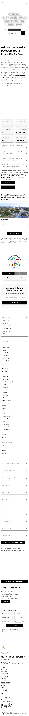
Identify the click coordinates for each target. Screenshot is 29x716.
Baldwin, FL (4, 350)
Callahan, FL (5, 355)
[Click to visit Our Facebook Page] (8, 277)
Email (21, 273)
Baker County (6, 499)
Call (8, 273)
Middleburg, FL (5, 411)
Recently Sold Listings (6, 701)
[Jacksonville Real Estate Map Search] (14, 565)
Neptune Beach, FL (6, 416)
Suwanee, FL (5, 450)
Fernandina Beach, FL (7, 366)
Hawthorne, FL (5, 387)
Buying (3, 685)
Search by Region (7, 485)
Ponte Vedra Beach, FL (7, 429)
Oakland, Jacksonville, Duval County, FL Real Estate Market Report (13, 175)
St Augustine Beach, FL (7, 442)
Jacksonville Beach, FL (7, 400)
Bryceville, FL (5, 353)
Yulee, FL (4, 455)
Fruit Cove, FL (5, 374)
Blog (2, 699)
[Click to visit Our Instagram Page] (14, 277)
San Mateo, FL (5, 434)
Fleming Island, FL (6, 368)
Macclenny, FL (5, 405)
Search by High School (8, 478)
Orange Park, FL (6, 419)
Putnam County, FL (6, 331)
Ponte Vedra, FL (6, 426)
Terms (21, 713)
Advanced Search (5, 669)
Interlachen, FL (5, 395)
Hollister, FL (5, 392)
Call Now (8, 187)
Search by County (7, 317)
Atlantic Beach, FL (6, 347)
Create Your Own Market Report (13, 542)
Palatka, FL (4, 421)
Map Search (4, 671)
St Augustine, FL (6, 440)
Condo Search (4, 673)
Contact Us (8, 182)
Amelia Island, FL (6, 345)
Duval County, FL (6, 326)
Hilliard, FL (4, 389)
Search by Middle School (9, 470)
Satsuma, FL (5, 437)
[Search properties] (23, 33)
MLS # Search (4, 676)
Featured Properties (6, 697)
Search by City (6, 341)
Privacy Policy (15, 708)
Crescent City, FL (6, 358)
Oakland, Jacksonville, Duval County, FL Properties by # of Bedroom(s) (13, 159)
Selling (2, 687)
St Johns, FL (5, 445)
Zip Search (3, 675)
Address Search (5, 680)
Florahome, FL (5, 371)
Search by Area (6, 492)
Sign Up (5, 601)
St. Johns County (6, 528)
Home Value (4, 690)
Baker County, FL (6, 320)
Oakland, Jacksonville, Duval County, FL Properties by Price (13, 152)
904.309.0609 (6, 659)
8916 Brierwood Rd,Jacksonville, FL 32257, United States (13, 662)
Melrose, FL (4, 408)
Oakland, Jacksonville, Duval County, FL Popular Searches (13, 146)
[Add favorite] (27, 225)
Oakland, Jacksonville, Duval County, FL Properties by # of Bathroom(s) (13, 165)
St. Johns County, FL (7, 333)
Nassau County (6, 521)
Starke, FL (4, 448)
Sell (18, 30)
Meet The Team (5, 696)
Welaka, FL (4, 453)
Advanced (12, 30)
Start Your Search (14, 233)
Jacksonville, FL (5, 397)
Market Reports (5, 689)
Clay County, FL (5, 323)
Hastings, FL (5, 384)
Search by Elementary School (10, 463)
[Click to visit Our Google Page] (21, 277)
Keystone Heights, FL (7, 403)
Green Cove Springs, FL (7, 382)
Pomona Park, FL (6, 424)
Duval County (6, 514)
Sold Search (4, 678)
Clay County (5, 506)
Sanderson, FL (5, 432)
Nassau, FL (4, 413)
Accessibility (16, 713)
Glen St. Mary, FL (6, 379)
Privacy (25, 713)
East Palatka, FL (6, 360)
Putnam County (6, 535)
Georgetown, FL (6, 376)
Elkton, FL (4, 363)
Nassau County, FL (6, 328)
